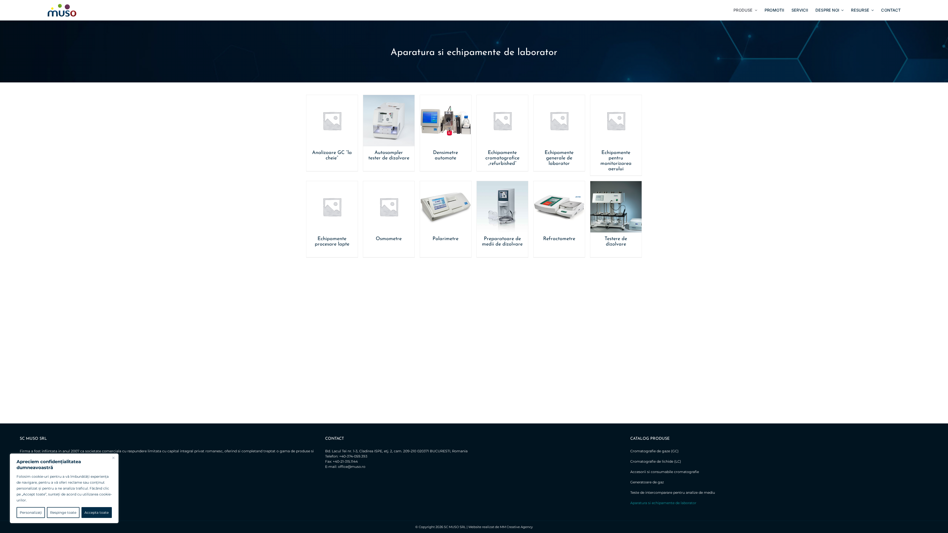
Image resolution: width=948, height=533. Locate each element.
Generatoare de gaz (647, 482)
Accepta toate (96, 512)
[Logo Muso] (62, 5)
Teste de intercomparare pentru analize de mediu (672, 492)
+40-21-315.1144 (345, 461)
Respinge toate (63, 512)
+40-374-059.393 (353, 456)
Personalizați (31, 512)
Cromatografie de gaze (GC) (654, 451)
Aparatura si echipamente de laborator (663, 503)
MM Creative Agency (516, 527)
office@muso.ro (351, 466)
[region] (64, 488)
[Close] (113, 458)
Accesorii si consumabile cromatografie (664, 472)
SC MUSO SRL (455, 527)
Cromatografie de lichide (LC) (655, 461)
